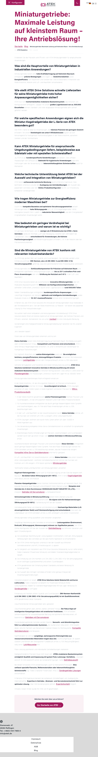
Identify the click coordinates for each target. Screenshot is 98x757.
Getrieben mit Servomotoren (37, 617)
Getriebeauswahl (71, 659)
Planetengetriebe (22, 373)
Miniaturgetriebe (60, 463)
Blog (26, 46)
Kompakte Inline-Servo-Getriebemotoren (32, 452)
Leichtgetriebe (29, 360)
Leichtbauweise (30, 644)
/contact (52, 319)
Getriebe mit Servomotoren (33, 491)
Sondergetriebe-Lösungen (70, 670)
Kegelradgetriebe (75, 475)
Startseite (19, 46)
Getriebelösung (54, 528)
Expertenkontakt (63, 683)
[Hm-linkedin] (1, 721)
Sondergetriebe (21, 588)
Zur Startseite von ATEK (49, 705)
